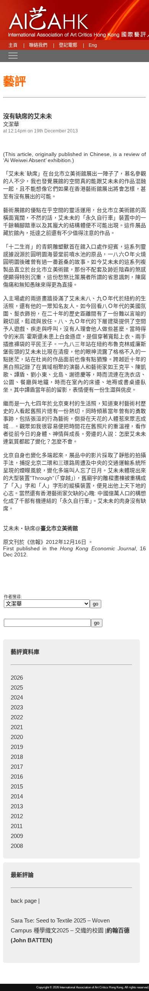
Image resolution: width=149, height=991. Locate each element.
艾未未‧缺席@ (40, 528)
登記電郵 (68, 45)
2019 (17, 747)
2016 (17, 776)
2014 (17, 796)
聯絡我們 (38, 45)
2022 (17, 717)
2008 (17, 846)
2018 (17, 757)
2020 (17, 737)
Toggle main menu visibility (9, 55)
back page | (25, 900)
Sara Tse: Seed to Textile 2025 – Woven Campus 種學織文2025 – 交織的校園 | (70, 930)
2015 (17, 786)
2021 (17, 727)
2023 (17, 707)
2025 (17, 687)
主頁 (13, 45)
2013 (17, 806)
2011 (17, 826)
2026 (17, 677)
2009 (17, 836)
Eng (93, 45)
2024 (17, 697)
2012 (17, 816)
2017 (17, 766)
